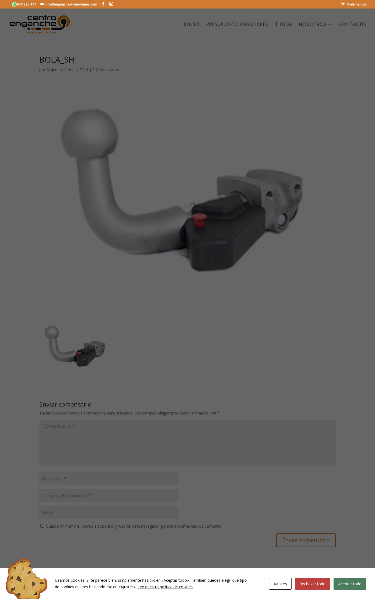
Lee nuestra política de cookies (165, 586)
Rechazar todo (313, 583)
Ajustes (280, 583)
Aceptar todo (350, 583)
